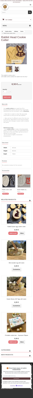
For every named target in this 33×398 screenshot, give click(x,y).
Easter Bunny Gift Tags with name (16, 299)
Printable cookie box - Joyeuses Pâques (16, 335)
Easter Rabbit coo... (22, 189)
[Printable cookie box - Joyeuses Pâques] (16, 322)
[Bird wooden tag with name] (16, 250)
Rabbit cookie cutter (7, 189)
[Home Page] (2, 31)
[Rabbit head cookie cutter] (9, 68)
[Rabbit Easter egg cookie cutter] (16, 214)
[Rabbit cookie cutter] (9, 181)
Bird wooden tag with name (16, 263)
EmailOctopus (20, 385)
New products (7, 355)
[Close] (31, 364)
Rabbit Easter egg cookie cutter (16, 226)
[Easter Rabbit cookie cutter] (24, 181)
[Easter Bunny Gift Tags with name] (16, 286)
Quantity (5, 89)
